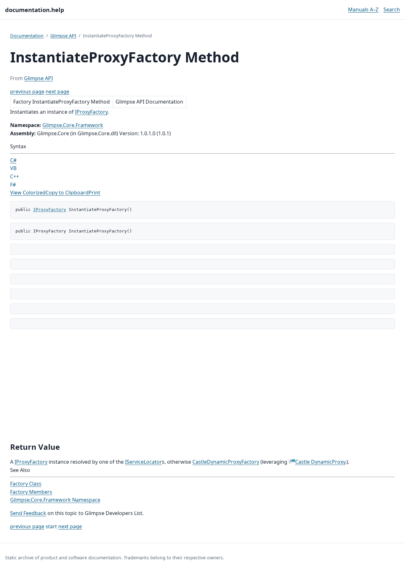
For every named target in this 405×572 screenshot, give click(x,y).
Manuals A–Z (363, 9)
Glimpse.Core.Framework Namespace (55, 499)
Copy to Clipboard (67, 192)
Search (391, 9)
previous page (27, 91)
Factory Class (25, 483)
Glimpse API (63, 36)
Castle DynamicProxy (320, 461)
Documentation (27, 36)
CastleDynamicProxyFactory (225, 461)
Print (94, 192)
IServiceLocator (143, 461)
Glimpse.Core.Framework (72, 125)
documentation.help (34, 10)
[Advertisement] (202, 385)
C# (13, 160)
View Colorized (28, 192)
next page (57, 91)
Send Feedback (28, 513)
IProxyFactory (91, 111)
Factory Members (31, 491)
